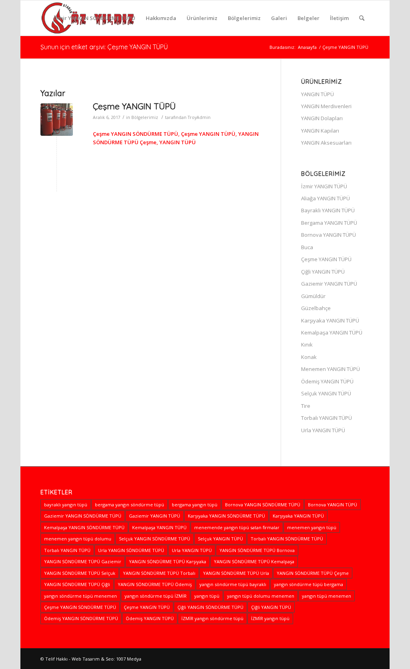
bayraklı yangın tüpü (65, 505)
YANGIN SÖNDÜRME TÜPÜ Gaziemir (82, 561)
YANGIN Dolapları (322, 118)
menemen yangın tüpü (311, 527)
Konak (309, 357)
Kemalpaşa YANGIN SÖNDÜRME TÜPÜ (84, 527)
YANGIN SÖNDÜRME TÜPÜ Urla (236, 573)
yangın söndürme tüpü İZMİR (156, 596)
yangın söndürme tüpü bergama (308, 584)
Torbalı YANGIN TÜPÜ (326, 417)
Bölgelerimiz (144, 117)
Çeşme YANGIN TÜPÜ (134, 106)
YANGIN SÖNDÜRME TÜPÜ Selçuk (79, 573)
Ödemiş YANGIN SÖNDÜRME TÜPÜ (81, 618)
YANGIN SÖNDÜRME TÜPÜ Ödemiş (155, 584)
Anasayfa (307, 47)
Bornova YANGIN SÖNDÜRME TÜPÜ (262, 505)
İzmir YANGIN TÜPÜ (324, 186)
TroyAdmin (199, 117)
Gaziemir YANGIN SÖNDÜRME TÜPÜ (82, 516)
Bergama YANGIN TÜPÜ (329, 222)
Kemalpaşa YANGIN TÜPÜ (331, 332)
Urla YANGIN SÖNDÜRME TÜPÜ (131, 550)
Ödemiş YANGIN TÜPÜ (327, 381)
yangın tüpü (206, 596)
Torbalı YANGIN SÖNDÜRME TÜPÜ (287, 539)
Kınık (307, 344)
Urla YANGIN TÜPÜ (323, 430)
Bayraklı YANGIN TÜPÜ (328, 210)
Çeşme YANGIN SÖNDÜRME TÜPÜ (80, 607)
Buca (307, 247)
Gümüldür (313, 296)
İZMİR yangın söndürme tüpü (212, 618)
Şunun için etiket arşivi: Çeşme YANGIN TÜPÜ (104, 47)
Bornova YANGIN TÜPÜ (328, 234)
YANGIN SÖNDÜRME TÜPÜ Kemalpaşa (254, 561)
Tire (305, 405)
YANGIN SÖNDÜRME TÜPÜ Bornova (257, 550)
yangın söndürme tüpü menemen (80, 596)
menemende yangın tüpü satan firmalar (236, 527)
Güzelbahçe (316, 308)
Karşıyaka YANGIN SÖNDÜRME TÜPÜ (226, 516)
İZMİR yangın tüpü (270, 618)
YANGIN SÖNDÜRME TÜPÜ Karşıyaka (167, 561)
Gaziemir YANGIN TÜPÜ (329, 283)
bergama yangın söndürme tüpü (129, 505)
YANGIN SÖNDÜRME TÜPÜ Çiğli (77, 584)
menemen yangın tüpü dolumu (77, 539)
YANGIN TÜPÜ (317, 94)
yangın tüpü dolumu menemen (260, 596)
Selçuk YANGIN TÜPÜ (326, 393)
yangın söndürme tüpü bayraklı (232, 584)
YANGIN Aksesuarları (326, 142)
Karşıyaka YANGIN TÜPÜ (330, 320)
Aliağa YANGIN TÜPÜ (325, 198)
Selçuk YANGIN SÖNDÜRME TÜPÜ (154, 539)
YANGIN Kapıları (320, 130)
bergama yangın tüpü (194, 505)
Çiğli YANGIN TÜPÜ (323, 271)
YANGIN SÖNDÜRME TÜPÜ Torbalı (159, 573)
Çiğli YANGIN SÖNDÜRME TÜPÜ (210, 607)
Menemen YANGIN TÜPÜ (330, 369)
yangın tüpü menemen (326, 596)
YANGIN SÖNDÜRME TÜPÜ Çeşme (313, 573)
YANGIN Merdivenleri (326, 106)
